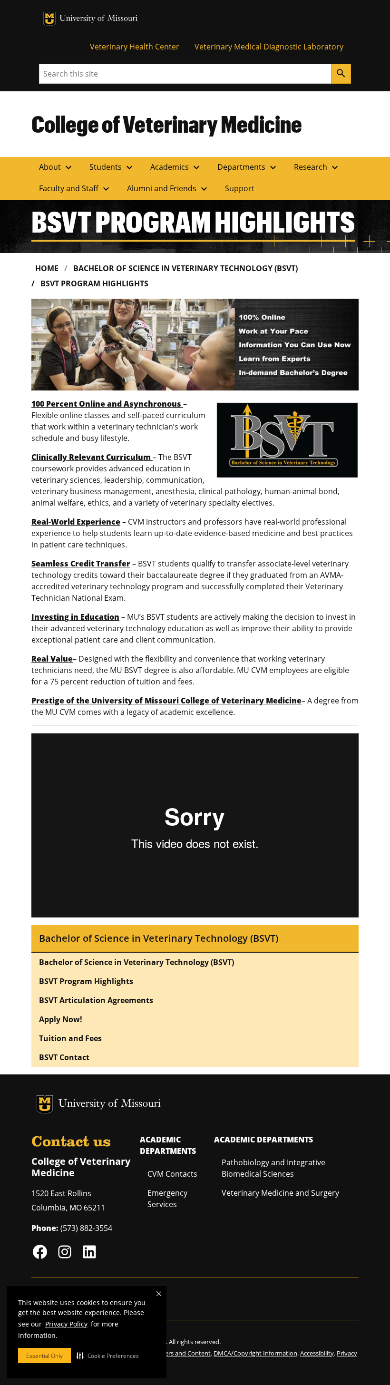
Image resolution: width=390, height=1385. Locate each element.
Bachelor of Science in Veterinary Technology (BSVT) (185, 268)
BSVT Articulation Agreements (96, 1000)
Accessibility (317, 1353)
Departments (248, 167)
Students (112, 167)
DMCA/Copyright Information (255, 1353)
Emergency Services (167, 1198)
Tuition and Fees (70, 1038)
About (56, 167)
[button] (108, 1355)
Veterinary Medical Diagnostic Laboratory (269, 46)
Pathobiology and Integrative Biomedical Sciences (273, 1168)
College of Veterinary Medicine (166, 123)
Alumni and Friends (168, 189)
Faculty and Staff (75, 189)
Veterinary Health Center (134, 46)
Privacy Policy (66, 1323)
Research (317, 167)
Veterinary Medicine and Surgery (280, 1193)
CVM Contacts (172, 1174)
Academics (176, 167)
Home (46, 268)
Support (239, 188)
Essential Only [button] (44, 1356)
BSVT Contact (64, 1057)
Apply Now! (60, 1019)
